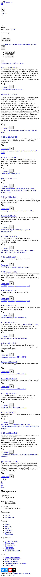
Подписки (9, 57)
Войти (7, 515)
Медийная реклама (12, 559)
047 (2, 68)
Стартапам (9, 565)
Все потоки (8, 2)
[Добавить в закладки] (11, 86)
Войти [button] (3, 13)
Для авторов (9, 543)
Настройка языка (7, 573)
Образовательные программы (15, 563)
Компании (9, 530)
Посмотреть (5, 87)
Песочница (9, 534)
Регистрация (9, 517)
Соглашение (9, 549)
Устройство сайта (11, 541)
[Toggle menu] (2, 2)
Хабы (7, 528)
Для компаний (10, 545)
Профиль (4, 44)
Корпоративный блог (12, 558)
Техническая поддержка (21, 573)
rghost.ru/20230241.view (29, 324)
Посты (15, 44)
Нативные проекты (12, 561)
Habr (12, 575)
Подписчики (9, 54)
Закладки (10, 52)
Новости (21, 44)
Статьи (10, 44)
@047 (13, 29)
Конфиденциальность (13, 550)
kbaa (24, 159)
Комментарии (30, 44)
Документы (9, 547)
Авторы (8, 532)
